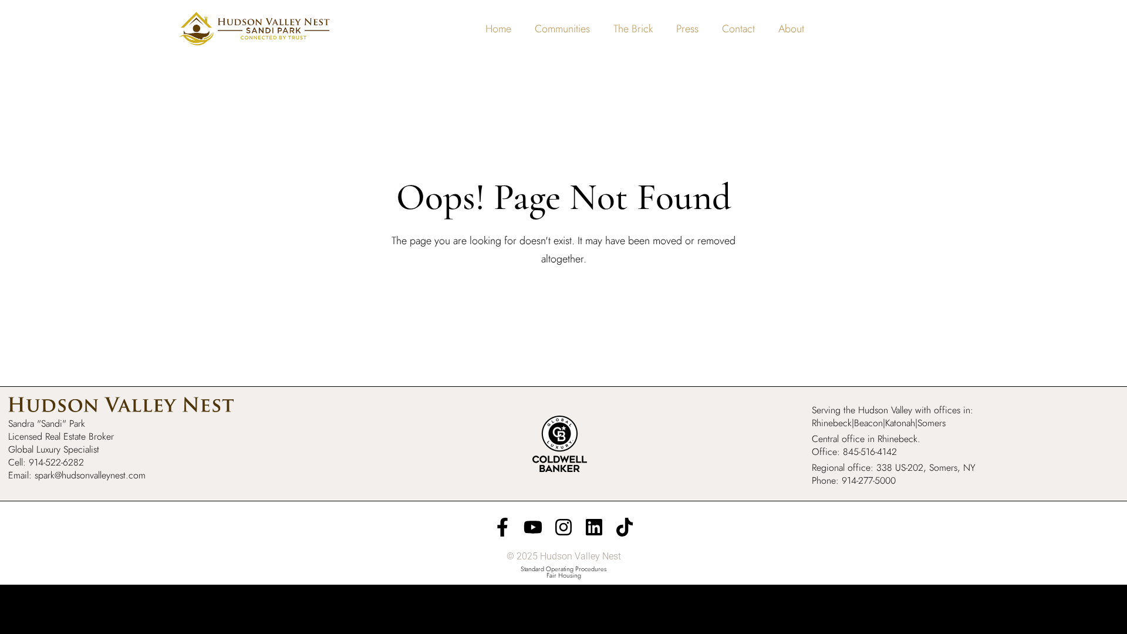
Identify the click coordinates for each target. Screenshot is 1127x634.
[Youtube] (533, 527)
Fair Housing (563, 575)
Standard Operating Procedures (563, 569)
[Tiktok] (624, 527)
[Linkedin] (594, 527)
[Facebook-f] (502, 527)
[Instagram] (563, 527)
